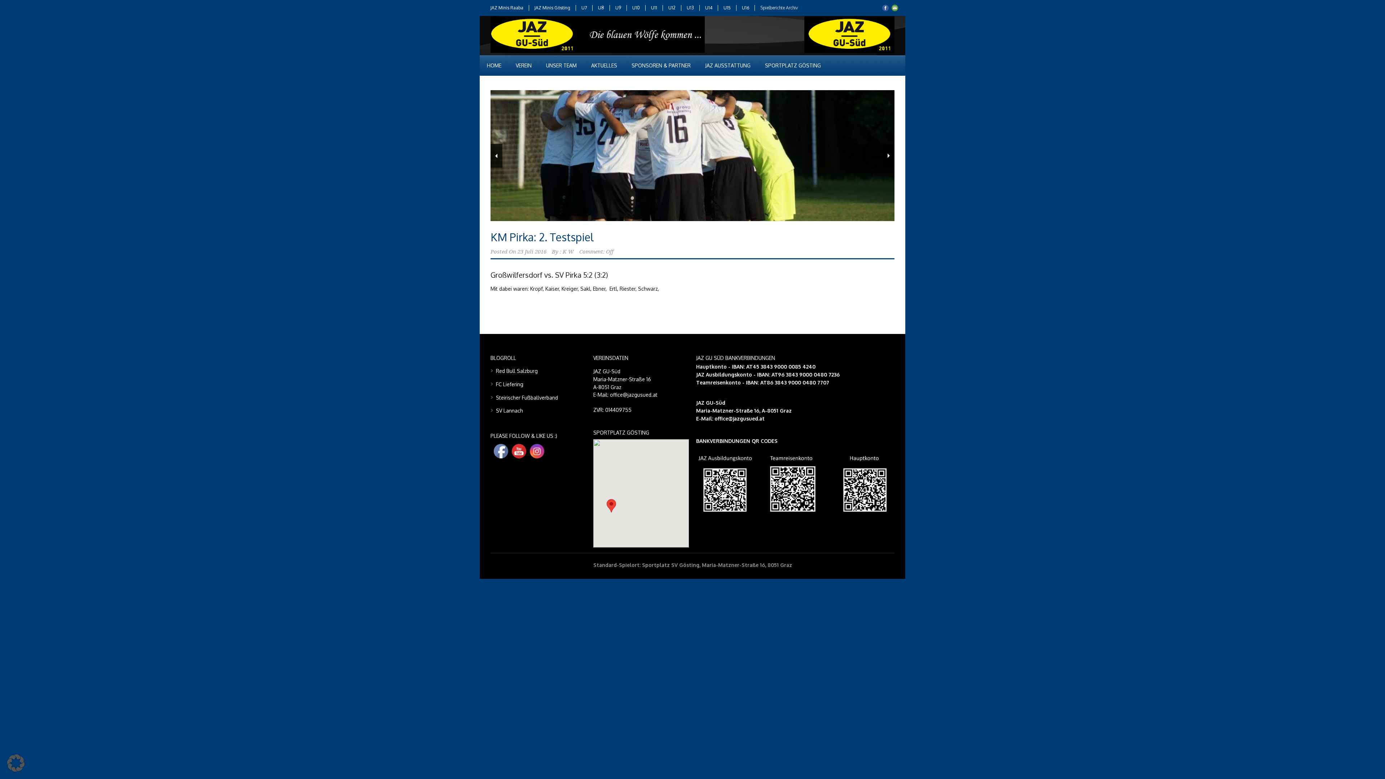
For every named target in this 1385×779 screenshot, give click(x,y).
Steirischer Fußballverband (527, 398)
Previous (496, 156)
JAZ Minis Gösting (552, 7)
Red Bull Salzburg (517, 371)
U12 (672, 7)
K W (568, 251)
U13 (690, 7)
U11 (654, 7)
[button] (611, 505)
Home (494, 65)
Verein (524, 65)
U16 (745, 7)
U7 (584, 7)
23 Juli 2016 (532, 251)
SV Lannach (509, 411)
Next (888, 156)
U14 (708, 7)
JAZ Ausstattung (728, 65)
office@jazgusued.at (740, 418)
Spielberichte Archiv (779, 7)
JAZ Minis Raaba (507, 7)
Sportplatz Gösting (793, 65)
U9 (618, 7)
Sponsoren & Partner (661, 65)
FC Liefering (509, 384)
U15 (727, 7)
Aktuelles (604, 65)
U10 (636, 7)
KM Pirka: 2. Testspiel (542, 237)
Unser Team (561, 65)
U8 (601, 7)
